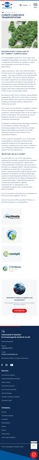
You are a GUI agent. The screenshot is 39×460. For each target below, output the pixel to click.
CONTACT (34, 456)
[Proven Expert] (34, 445)
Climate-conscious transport (11, 397)
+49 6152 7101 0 (7, 348)
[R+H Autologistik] (7, 5)
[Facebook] (3, 365)
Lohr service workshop (9, 389)
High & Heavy (6, 382)
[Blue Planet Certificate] (12, 235)
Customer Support (7, 415)
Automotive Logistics (8, 375)
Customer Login (7, 400)
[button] (27, 5)
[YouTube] (11, 365)
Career (4, 426)
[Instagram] (7, 365)
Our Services (19, 311)
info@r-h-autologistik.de (10, 354)
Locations (5, 419)
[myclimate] (12, 216)
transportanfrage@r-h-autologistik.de (15, 202)
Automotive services (8, 386)
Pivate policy (6, 434)
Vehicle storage (7, 393)
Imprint (4, 430)
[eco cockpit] (12, 254)
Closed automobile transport (11, 378)
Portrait (4, 412)
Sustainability (6, 423)
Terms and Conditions (9, 437)
